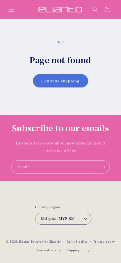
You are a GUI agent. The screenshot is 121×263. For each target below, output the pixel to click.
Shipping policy (78, 250)
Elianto (24, 241)
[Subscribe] (103, 167)
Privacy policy (104, 241)
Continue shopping (60, 81)
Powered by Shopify (46, 241)
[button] (11, 9)
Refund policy (77, 241)
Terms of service (48, 250)
